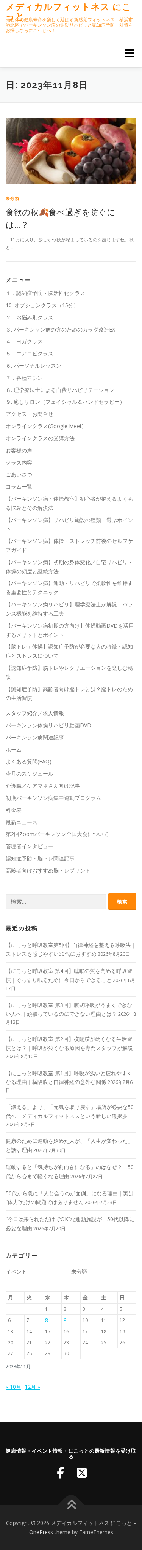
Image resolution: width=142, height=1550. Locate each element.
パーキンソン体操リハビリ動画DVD (48, 725)
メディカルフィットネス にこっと (68, 11)
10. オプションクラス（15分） (42, 305)
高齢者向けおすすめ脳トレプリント (48, 870)
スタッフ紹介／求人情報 (35, 713)
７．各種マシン (24, 377)
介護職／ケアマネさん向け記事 (43, 785)
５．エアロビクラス (29, 353)
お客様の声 (19, 450)
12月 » (32, 1386)
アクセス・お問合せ (29, 413)
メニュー (129, 53)
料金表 (14, 810)
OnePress (41, 1532)
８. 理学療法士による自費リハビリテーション (60, 389)
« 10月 (13, 1386)
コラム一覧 (19, 486)
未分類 (13, 198)
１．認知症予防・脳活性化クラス (45, 293)
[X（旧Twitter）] (81, 1473)
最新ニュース (21, 822)
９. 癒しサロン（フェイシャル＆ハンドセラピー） (65, 401)
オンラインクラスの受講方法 (40, 438)
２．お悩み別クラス (29, 317)
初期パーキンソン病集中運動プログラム (53, 797)
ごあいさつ (19, 474)
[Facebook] (60, 1473)
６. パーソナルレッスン (33, 365)
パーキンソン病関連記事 (35, 737)
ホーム (14, 749)
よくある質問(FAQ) (28, 761)
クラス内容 (19, 462)
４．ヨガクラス (24, 341)
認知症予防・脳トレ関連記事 (40, 858)
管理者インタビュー (29, 846)
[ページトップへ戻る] (71, 1505)
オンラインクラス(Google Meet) (45, 426)
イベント (16, 1271)
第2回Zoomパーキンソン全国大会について (57, 834)
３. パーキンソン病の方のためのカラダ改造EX (60, 329)
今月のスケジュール (29, 773)
